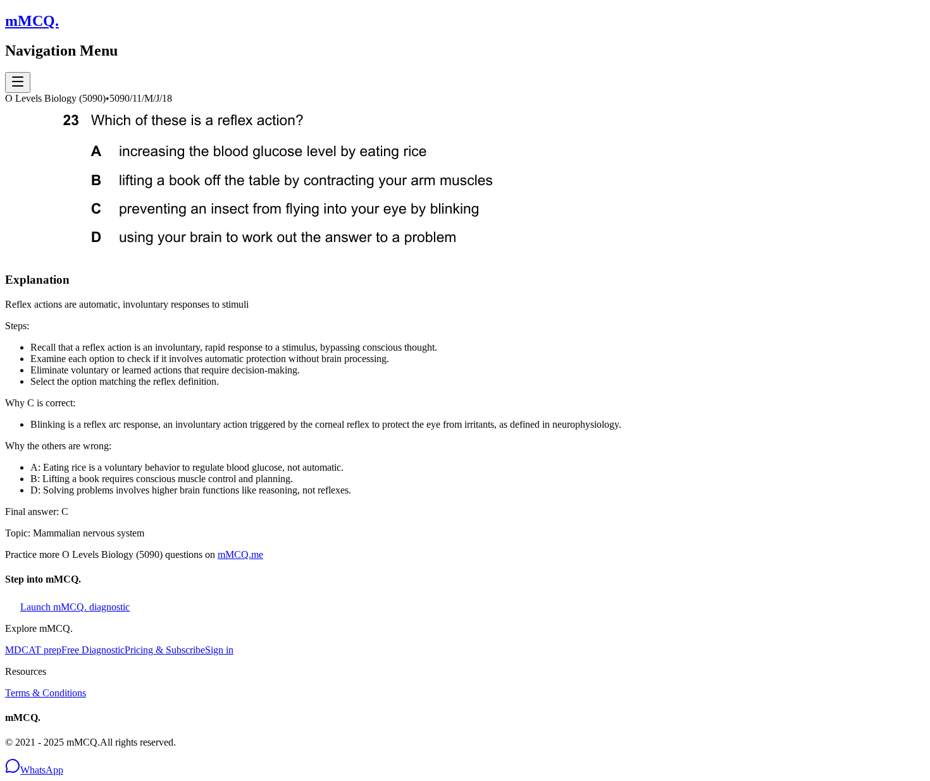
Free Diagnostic (93, 650)
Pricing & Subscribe (165, 650)
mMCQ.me (240, 554)
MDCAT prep (33, 650)
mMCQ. (32, 21)
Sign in (219, 650)
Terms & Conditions (45, 692)
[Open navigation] (17, 82)
